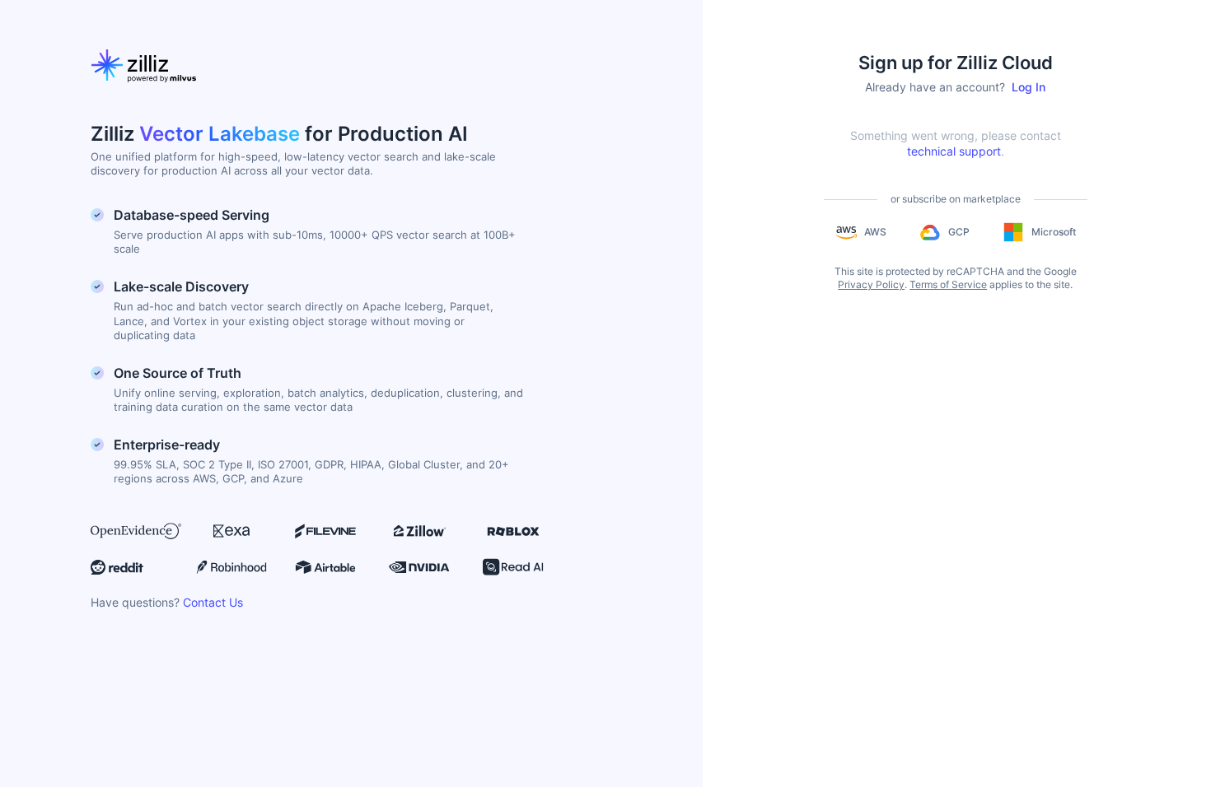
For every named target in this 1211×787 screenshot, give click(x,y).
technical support (954, 151)
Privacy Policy (871, 284)
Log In (1028, 87)
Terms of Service (948, 284)
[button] (861, 232)
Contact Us (213, 602)
